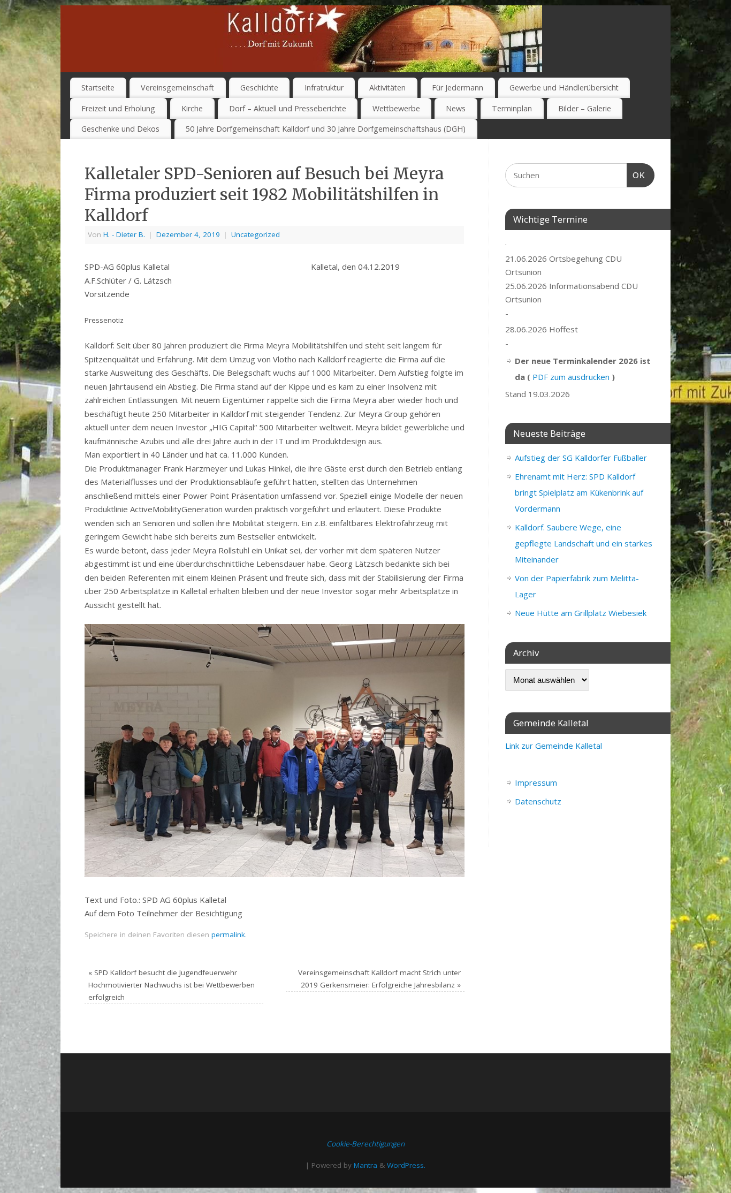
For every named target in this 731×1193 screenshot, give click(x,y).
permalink (228, 934)
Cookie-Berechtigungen (365, 1144)
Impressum (536, 782)
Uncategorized (255, 234)
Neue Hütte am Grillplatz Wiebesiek (580, 612)
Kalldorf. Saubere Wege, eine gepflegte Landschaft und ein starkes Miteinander (583, 543)
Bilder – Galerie (584, 108)
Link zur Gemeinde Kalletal (553, 745)
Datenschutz (538, 801)
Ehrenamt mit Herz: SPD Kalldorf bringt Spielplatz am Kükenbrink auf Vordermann (579, 492)
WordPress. (406, 1165)
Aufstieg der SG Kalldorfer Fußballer (581, 457)
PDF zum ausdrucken (571, 376)
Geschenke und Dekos (120, 129)
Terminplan (512, 108)
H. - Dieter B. (124, 234)
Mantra (365, 1165)
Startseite (98, 87)
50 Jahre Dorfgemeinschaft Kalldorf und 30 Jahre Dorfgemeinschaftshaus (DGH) (326, 129)
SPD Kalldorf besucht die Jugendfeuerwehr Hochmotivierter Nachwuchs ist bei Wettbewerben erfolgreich (171, 985)
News (456, 108)
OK (636, 175)
